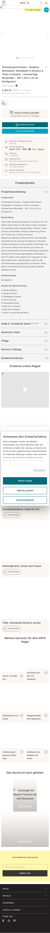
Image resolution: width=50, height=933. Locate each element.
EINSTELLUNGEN (25, 490)
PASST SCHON (25, 481)
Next (47, 34)
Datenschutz (39, 470)
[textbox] (25, 867)
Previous (2, 34)
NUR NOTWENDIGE (25, 500)
